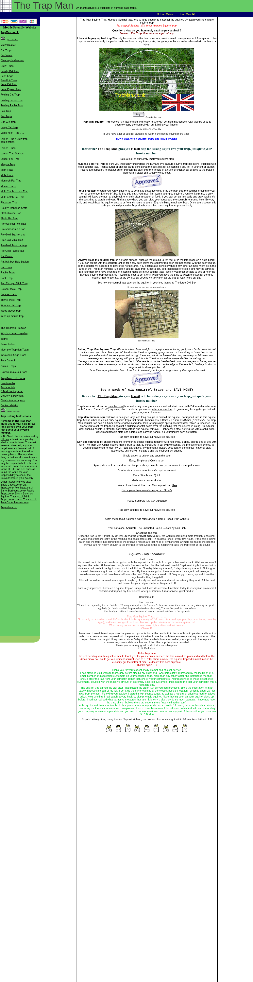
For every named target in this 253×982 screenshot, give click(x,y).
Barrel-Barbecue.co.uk (13, 490)
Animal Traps (8, 366)
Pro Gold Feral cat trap (14, 245)
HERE (11, 469)
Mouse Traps (8, 186)
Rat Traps (6, 267)
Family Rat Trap (10, 71)
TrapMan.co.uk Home (13, 378)
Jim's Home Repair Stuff (165, 518)
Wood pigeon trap (11, 310)
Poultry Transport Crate (14, 207)
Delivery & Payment (12, 395)
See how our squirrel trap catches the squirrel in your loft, (130, 282)
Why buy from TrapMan (14, 333)
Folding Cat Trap (10, 94)
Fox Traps (6, 116)
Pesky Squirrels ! (137, 500)
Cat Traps (6, 50)
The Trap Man (23, 420)
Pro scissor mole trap (13, 229)
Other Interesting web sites (16, 481)
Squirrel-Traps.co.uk (12, 496)
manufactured (116, 406)
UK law (5, 439)
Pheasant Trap (9, 202)
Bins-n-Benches (24, 493)
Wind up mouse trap (12, 316)
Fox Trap (6, 111)
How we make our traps (14, 371)
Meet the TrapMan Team (15, 349)
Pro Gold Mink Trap (12, 239)
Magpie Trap (8, 164)
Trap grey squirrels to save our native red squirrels (147, 436)
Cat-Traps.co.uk (14, 486)
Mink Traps (7, 169)
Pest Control (8, 360)
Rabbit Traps (8, 272)
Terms (4, 338)
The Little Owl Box (185, 282)
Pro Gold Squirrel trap (13, 234)
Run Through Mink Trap (14, 283)
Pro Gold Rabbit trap (12, 250)
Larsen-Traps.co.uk (26, 499)
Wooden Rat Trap (11, 305)
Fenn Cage (7, 76)
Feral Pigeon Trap (11, 89)
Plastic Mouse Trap (11, 213)
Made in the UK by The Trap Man (147, 129)
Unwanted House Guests (157, 527)
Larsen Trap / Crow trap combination (14, 140)
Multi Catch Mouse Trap (14, 191)
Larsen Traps (8, 147)
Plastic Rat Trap (9, 218)
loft (82, 193)
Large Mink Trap (10, 132)
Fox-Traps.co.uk (24, 487)
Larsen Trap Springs (12, 153)
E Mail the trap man (12, 391)
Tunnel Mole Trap (11, 299)
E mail (17, 423)
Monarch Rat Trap (11, 180)
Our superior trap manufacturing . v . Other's (147, 490)
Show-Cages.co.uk (11, 484)
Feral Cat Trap (9, 84)
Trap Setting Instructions (16, 416)
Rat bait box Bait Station (15, 261)
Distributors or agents (13, 400)
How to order (8, 383)
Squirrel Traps (9, 294)
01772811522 (13, 40)
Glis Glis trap (8, 121)
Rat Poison (7, 256)
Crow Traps (7, 65)
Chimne (5, 60)
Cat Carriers (6, 55)
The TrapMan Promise (13, 327)
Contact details (9, 405)
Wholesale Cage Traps (13, 354)
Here (174, 485)
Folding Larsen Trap (12, 100)
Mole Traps (7, 175)
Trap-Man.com (9, 507)
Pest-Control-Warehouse (14, 502)
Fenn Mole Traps (9, 80)
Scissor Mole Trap (11, 288)
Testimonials (8, 387)
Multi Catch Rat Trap (12, 197)
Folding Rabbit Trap (12, 105)
